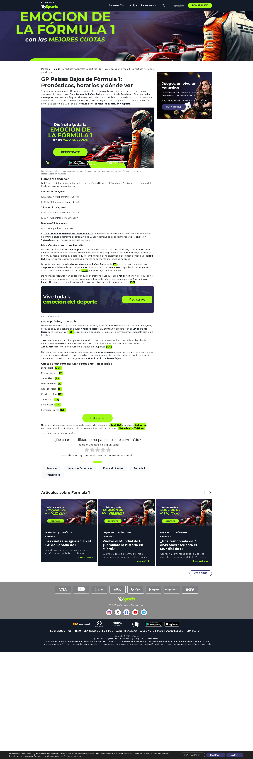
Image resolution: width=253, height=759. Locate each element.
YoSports (46, 240)
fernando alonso (113, 468)
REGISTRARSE (174, 107)
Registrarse (200, 5)
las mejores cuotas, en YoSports (112, 104)
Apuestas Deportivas (80, 468)
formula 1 (139, 468)
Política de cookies (72, 756)
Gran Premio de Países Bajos (86, 94)
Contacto (193, 631)
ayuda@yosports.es (134, 605)
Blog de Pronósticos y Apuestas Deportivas (74, 69)
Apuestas (52, 468)
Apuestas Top (116, 5)
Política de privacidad (122, 631)
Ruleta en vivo (149, 5)
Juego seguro (174, 631)
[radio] (86, 450)
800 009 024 (115, 605)
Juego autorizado (151, 631)
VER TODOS (200, 573)
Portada (45, 69)
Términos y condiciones (90, 631)
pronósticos (53, 475)
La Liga (133, 5)
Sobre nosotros (61, 631)
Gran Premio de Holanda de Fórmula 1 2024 (68, 233)
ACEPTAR (234, 755)
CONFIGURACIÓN (192, 755)
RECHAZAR (215, 755)
